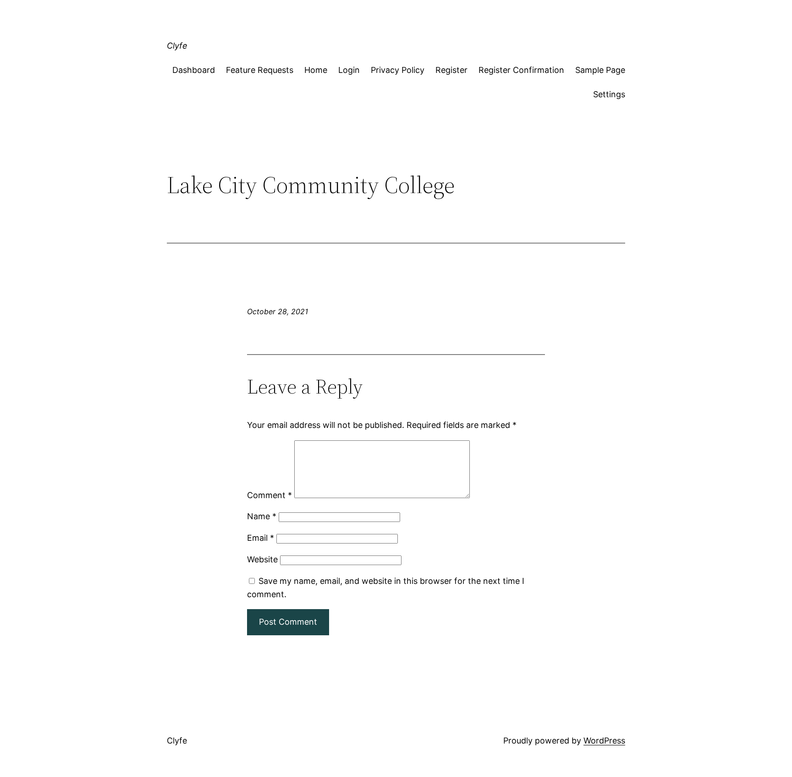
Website (262, 559)
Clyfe (177, 45)
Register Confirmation (521, 70)
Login (349, 70)
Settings (609, 94)
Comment (269, 495)
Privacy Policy (397, 70)
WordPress (604, 740)
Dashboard (193, 70)
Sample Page (600, 70)
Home (315, 70)
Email (260, 538)
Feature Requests (259, 70)
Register (451, 70)
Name (261, 516)
